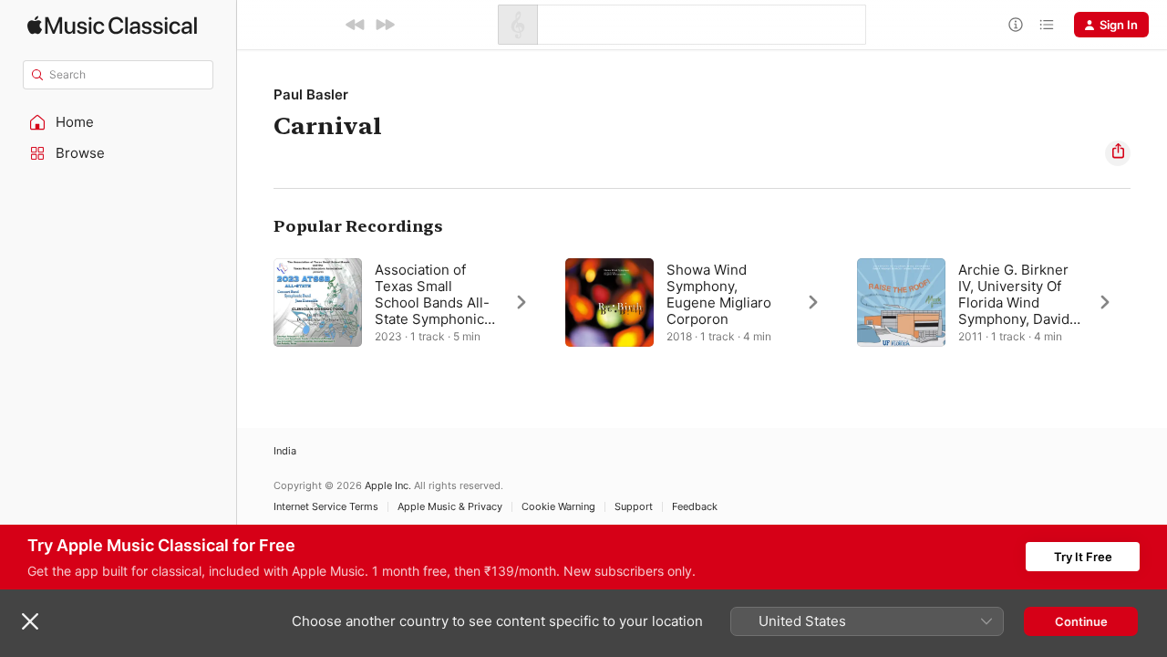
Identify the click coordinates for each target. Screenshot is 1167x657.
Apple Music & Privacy (450, 507)
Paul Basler (311, 94)
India (285, 451)
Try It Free (1083, 556)
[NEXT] (384, 24)
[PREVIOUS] (355, 24)
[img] (112, 25)
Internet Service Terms (326, 507)
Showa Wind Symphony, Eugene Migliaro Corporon (718, 294)
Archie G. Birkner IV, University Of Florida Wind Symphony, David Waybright (1013, 302)
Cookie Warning (558, 507)
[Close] (30, 621)
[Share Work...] (1118, 153)
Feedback (695, 507)
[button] (118, 122)
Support (633, 507)
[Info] (1015, 24)
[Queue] (1046, 24)
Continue (1081, 621)
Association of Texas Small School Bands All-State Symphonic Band (432, 302)
